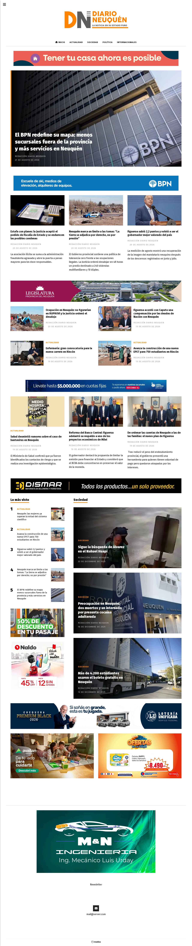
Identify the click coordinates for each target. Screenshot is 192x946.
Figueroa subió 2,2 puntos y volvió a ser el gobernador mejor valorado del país (153, 233)
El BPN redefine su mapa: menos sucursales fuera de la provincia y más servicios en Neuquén (54, 142)
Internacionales (127, 42)
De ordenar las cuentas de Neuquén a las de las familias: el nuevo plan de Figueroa (154, 434)
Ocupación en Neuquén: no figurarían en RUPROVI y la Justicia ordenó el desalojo (68, 314)
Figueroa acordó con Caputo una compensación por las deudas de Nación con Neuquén (154, 314)
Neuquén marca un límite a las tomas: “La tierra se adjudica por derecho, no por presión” (94, 235)
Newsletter (96, 884)
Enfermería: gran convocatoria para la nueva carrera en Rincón (69, 350)
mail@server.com (96, 914)
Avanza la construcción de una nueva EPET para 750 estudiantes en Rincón (156, 350)
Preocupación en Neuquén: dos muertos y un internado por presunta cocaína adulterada (100, 610)
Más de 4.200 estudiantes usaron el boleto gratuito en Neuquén (100, 677)
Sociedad (92, 42)
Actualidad (76, 42)
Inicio (61, 42)
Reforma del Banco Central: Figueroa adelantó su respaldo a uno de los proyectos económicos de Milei (91, 436)
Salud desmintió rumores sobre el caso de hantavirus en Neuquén (36, 438)
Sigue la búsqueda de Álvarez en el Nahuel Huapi (101, 549)
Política (107, 42)
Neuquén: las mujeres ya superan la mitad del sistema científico (32, 516)
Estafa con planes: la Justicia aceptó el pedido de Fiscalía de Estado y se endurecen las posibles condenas (37, 235)
